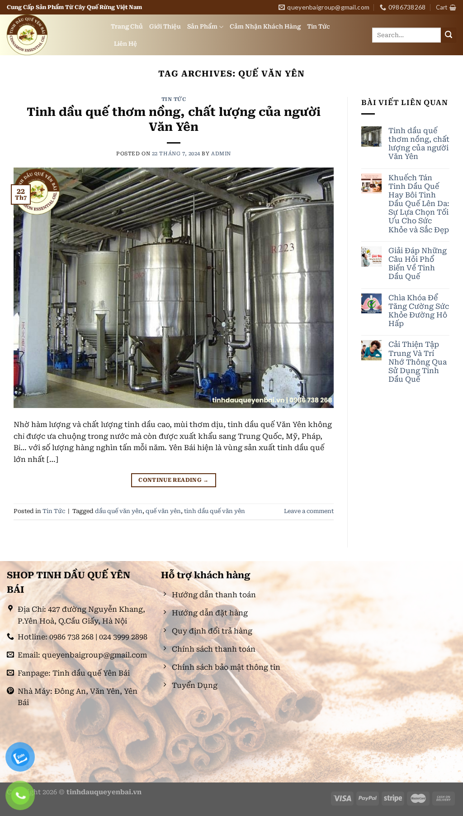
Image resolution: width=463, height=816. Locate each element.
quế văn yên (163, 511)
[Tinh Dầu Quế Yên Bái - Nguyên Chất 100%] (52, 34)
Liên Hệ (125, 43)
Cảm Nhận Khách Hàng (265, 26)
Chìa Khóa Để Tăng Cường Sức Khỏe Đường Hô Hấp (418, 310)
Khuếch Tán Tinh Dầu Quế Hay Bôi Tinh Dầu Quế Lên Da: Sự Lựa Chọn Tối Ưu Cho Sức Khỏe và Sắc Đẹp (418, 203)
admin (221, 154)
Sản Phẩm (202, 26)
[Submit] (448, 35)
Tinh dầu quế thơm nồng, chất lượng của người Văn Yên (418, 143)
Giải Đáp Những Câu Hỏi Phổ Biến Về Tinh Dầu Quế (417, 263)
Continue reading (173, 480)
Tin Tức (318, 26)
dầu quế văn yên (118, 511)
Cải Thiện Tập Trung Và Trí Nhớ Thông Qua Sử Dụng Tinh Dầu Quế (417, 362)
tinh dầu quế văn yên (214, 511)
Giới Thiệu (165, 26)
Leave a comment (309, 511)
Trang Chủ (127, 26)
